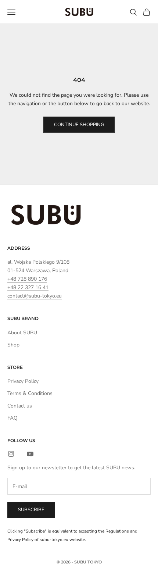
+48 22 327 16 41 (28, 287)
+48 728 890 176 (27, 278)
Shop (13, 344)
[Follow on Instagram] (11, 454)
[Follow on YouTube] (30, 454)
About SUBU (22, 332)
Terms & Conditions (30, 393)
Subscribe (31, 509)
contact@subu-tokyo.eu (34, 295)
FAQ (12, 417)
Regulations (117, 531)
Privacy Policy (23, 381)
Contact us (19, 405)
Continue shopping (79, 124)
